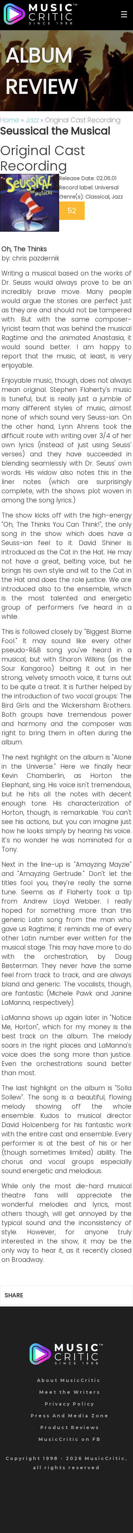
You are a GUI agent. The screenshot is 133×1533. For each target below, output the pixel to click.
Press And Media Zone (70, 1415)
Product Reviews (69, 1427)
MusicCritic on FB (69, 1439)
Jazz (32, 119)
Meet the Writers (69, 1392)
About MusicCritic (69, 1380)
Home (9, 119)
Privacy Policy (70, 1404)
